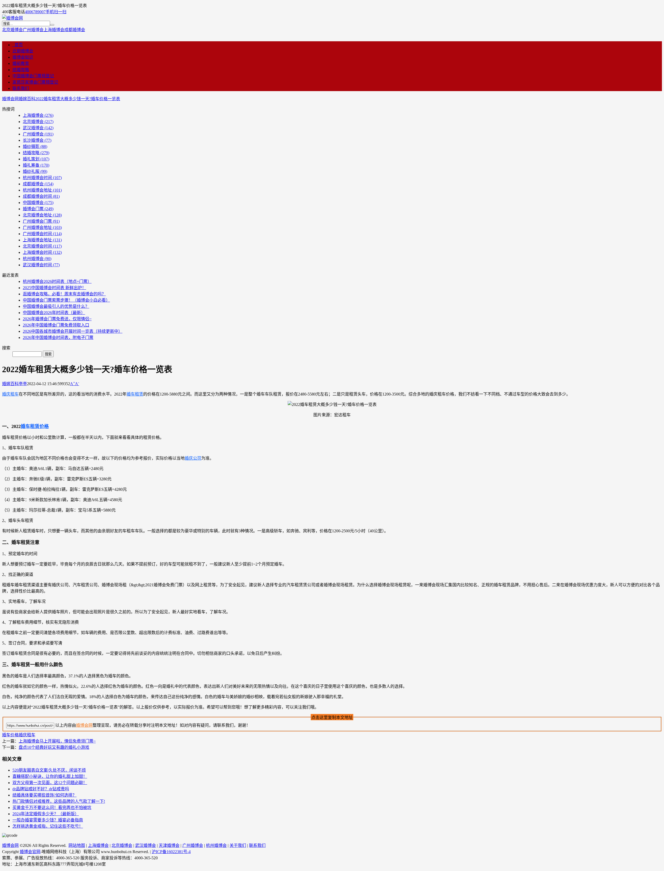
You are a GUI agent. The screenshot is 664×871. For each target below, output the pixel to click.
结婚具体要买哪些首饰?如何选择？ (44, 795)
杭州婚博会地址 (42, 190)
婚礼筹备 (36, 165)
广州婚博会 (33, 30)
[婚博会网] (12, 18)
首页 (17, 45)
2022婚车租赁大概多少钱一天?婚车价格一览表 (77, 99)
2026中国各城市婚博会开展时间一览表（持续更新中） (72, 331)
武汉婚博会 (38, 128)
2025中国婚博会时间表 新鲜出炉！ (54, 287)
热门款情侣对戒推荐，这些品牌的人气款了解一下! (58, 801)
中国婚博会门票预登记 (33, 76)
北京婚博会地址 (42, 215)
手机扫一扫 (56, 12)
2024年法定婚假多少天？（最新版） (45, 814)
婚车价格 (10, 735)
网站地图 (76, 845)
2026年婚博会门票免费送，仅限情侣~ (57, 319)
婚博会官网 (30, 851)
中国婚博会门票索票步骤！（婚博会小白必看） (66, 300)
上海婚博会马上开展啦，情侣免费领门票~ (57, 741)
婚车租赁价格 (35, 426)
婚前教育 (20, 63)
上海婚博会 (54, 30)
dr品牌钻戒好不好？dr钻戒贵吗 (40, 789)
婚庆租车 (10, 394)
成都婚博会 (74, 30)
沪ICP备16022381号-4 (171, 851)
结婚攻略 (20, 69)
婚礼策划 (36, 159)
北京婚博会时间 (42, 246)
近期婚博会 (22, 51)
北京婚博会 (12, 30)
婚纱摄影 (35, 146)
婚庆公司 (193, 458)
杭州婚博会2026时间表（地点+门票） (57, 281)
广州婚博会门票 (41, 221)
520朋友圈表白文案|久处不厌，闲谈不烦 (49, 770)
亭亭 (23, 384)
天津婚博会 (169, 845)
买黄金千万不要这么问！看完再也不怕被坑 (51, 807)
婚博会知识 (22, 57)
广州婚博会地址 (42, 227)
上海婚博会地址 (42, 240)
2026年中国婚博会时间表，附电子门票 (58, 337)
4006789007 (35, 12)
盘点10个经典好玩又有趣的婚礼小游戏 (54, 747)
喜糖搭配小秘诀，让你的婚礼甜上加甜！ (49, 776)
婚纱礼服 (35, 171)
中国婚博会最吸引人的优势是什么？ (56, 306)
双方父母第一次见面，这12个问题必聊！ (49, 782)
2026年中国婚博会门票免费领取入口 (56, 325)
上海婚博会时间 (42, 252)
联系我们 (20, 88)
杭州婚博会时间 (42, 177)
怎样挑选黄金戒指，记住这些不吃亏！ (47, 826)
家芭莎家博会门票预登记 (35, 82)
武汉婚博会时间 (41, 265)
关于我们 (238, 845)
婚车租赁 (135, 394)
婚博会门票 (38, 209)
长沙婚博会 (37, 140)
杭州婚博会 (37, 258)
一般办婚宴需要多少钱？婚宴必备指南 (47, 820)
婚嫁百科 (27, 99)
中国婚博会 (38, 202)
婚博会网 (10, 99)
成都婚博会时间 (41, 196)
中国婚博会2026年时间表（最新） (54, 312)
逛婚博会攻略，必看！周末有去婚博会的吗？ (64, 294)
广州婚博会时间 (42, 234)
